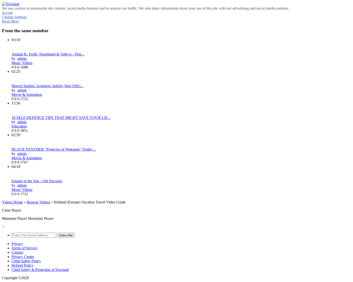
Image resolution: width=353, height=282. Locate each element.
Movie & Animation (27, 94)
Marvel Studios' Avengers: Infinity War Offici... (47, 86)
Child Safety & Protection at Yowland (40, 270)
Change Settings (14, 17)
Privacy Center (23, 257)
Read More (10, 21)
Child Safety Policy (26, 261)
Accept (7, 13)
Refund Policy (22, 265)
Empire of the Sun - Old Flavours (37, 181)
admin (22, 58)
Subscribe (66, 235)
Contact (17, 252)
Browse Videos (38, 202)
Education (19, 126)
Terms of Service (24, 248)
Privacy (17, 244)
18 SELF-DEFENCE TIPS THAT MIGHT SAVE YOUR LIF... (61, 118)
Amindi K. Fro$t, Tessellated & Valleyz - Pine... (48, 54)
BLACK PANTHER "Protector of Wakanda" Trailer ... (54, 149)
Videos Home (12, 202)
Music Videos (22, 63)
